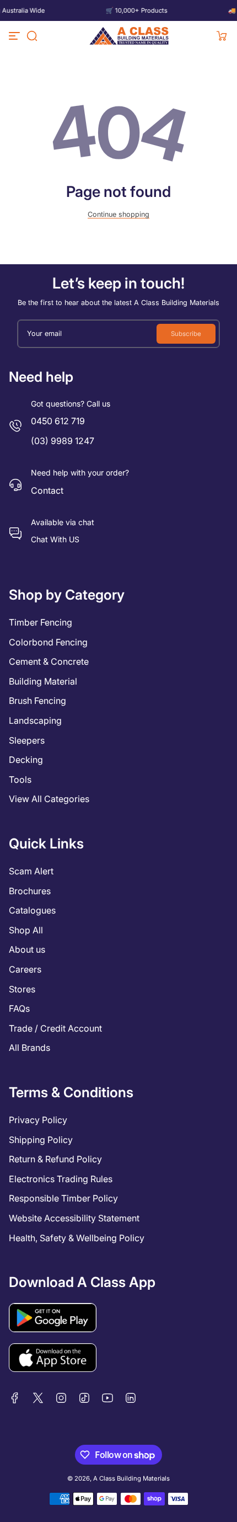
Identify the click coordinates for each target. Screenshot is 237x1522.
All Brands (29, 1047)
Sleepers (27, 740)
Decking (26, 759)
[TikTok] (84, 1397)
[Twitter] (38, 1397)
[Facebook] (15, 1397)
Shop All (26, 930)
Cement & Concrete (49, 661)
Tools (20, 779)
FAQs (19, 1008)
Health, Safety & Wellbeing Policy (76, 1237)
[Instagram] (61, 1397)
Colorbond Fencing (48, 642)
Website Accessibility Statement (74, 1218)
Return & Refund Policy (55, 1159)
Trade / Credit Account (55, 1028)
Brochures (30, 890)
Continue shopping (118, 214)
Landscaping (35, 720)
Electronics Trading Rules (60, 1178)
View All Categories (49, 798)
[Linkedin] (131, 1397)
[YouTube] (107, 1397)
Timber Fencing (40, 622)
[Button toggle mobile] (15, 35)
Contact (47, 490)
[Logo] (129, 35)
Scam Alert (31, 871)
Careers (25, 969)
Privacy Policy (38, 1119)
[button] (32, 36)
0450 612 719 (58, 420)
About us (27, 949)
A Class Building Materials (131, 1478)
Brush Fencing (37, 700)
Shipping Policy (41, 1139)
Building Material (43, 681)
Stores (22, 989)
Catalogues (32, 910)
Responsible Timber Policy (63, 1198)
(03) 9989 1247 (62, 440)
